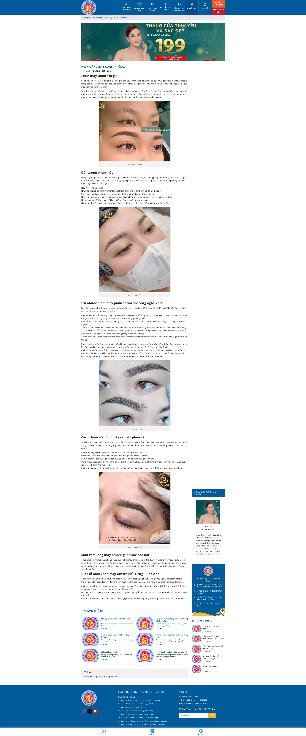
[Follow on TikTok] (89, 711)
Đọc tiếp (104, 628)
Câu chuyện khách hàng (179, 9)
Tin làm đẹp (192, 8)
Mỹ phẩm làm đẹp (165, 8)
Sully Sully (111, 71)
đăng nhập (98, 676)
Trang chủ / (88, 17)
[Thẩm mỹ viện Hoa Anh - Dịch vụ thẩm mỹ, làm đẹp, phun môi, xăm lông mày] (98, 7)
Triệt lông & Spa (152, 9)
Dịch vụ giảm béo (139, 9)
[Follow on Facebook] (84, 711)
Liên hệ (205, 8)
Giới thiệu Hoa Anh (126, 8)
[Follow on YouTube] (95, 711)
